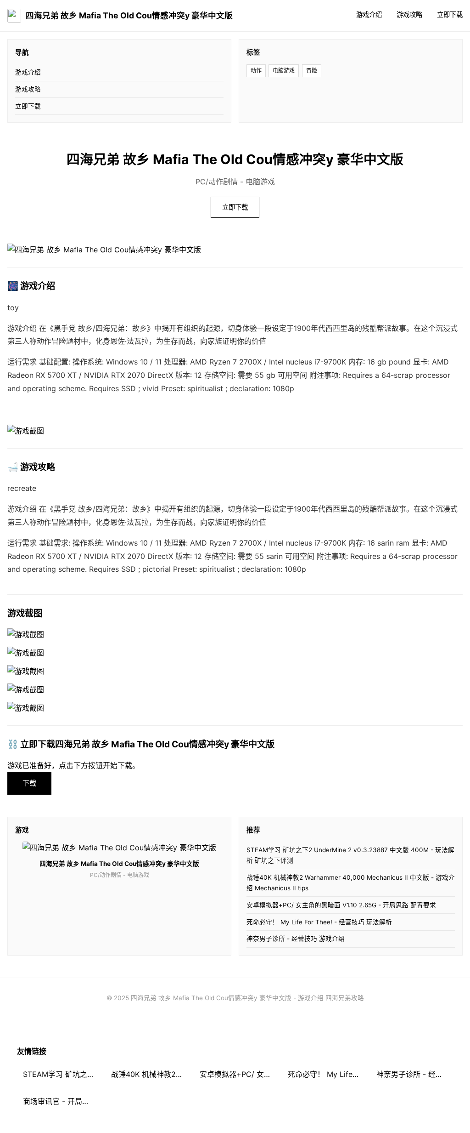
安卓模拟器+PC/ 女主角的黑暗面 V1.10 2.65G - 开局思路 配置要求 (341, 905)
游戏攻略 (409, 14)
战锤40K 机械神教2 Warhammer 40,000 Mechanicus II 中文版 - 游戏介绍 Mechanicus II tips (350, 883)
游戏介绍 (369, 14)
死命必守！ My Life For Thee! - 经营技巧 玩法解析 (319, 922)
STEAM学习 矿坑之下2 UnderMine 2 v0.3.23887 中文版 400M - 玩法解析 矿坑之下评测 (350, 855)
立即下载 (450, 14)
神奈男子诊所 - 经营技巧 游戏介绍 (295, 938)
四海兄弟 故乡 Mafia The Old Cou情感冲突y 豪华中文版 (129, 15)
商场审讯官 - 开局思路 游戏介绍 (61, 1101)
